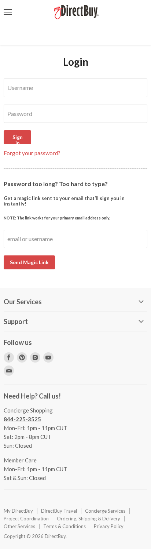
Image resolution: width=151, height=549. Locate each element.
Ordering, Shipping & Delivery (88, 518)
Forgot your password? (32, 153)
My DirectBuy (18, 511)
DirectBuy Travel (59, 511)
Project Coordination (26, 518)
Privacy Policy (109, 526)
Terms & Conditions (64, 526)
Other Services (19, 526)
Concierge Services (105, 511)
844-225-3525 (22, 419)
